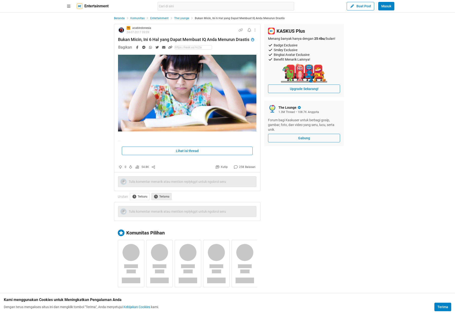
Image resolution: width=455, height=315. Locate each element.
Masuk (386, 6)
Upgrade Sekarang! (304, 89)
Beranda (119, 18)
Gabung (304, 138)
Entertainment (159, 18)
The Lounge (181, 18)
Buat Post (363, 6)
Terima (442, 307)
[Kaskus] (79, 6)
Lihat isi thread (187, 151)
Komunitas (137, 18)
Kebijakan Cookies (136, 307)
